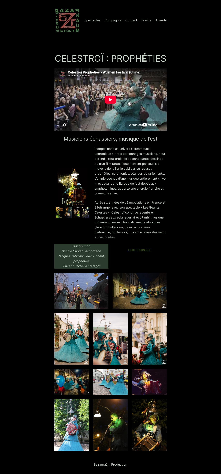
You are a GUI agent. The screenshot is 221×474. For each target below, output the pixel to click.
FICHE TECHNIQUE (139, 249)
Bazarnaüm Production (110, 464)
